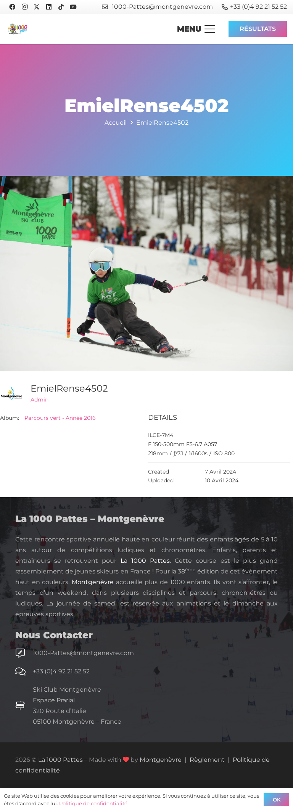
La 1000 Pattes (145, 560)
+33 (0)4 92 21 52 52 (61, 671)
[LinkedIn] (49, 7)
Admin (39, 399)
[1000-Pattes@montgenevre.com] (24, 653)
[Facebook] (12, 7)
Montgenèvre (93, 582)
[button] (196, 29)
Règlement (207, 759)
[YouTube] (73, 7)
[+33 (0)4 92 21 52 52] (24, 671)
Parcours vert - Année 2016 (60, 417)
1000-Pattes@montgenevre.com (83, 653)
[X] (37, 7)
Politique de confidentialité (93, 803)
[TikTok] (61, 7)
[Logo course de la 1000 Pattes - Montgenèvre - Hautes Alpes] (17, 29)
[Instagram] (24, 7)
